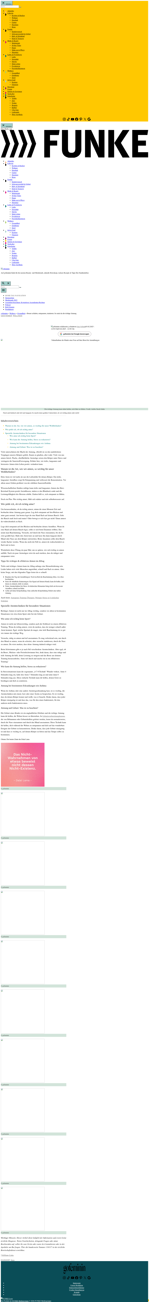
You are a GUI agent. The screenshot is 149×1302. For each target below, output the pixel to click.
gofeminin (4, 313)
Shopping (15, 52)
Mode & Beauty (13, 41)
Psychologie (16, 66)
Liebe (14, 57)
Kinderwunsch (17, 31)
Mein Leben (16, 64)
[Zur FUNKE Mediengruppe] (74, 157)
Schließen (8, 4)
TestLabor (10, 94)
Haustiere (15, 24)
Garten (14, 22)
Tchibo (14, 98)
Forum (9, 89)
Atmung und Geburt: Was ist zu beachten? (26, 447)
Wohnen (15, 18)
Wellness (10, 71)
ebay (13, 100)
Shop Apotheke (17, 114)
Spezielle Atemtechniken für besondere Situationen (25, 433)
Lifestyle (10, 13)
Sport (13, 77)
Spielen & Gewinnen (14, 91)
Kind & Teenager (18, 38)
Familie (9, 29)
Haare (14, 47)
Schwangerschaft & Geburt (21, 34)
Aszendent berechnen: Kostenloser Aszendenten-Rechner (25, 302)
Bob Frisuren (9, 307)
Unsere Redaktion (76, 1285)
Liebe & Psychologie (14, 54)
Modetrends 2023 (11, 300)
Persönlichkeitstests (18, 68)
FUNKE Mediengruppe (20, 1301)
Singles (14, 61)
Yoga (12, 1260)
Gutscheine (11, 96)
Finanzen (15, 84)
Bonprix (14, 105)
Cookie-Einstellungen (76, 1290)
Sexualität (15, 59)
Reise (14, 27)
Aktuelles (10, 11)
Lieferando (15, 112)
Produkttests (9, 309)
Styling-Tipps (16, 45)
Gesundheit (16, 73)
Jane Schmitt (81, 326)
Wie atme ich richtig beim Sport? (23, 435)
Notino (14, 103)
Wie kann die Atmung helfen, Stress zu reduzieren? (30, 439)
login (2, 277)
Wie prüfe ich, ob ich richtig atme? (19, 429)
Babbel (14, 107)
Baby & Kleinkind (18, 36)
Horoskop (10, 87)
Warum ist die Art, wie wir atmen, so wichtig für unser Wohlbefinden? (33, 425)
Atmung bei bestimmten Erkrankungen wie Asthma (30, 443)
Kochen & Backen (18, 15)
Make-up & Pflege (18, 50)
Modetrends (16, 43)
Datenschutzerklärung (76, 1287)
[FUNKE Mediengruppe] (7, 1298)
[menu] (3, 290)
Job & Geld (11, 80)
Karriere (14, 82)
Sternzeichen (9, 298)
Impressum (76, 1283)
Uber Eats (15, 110)
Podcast (8, 305)
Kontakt (77, 1292)
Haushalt (15, 20)
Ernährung (15, 75)
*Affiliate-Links (7, 1255)
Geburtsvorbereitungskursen (53, 716)
